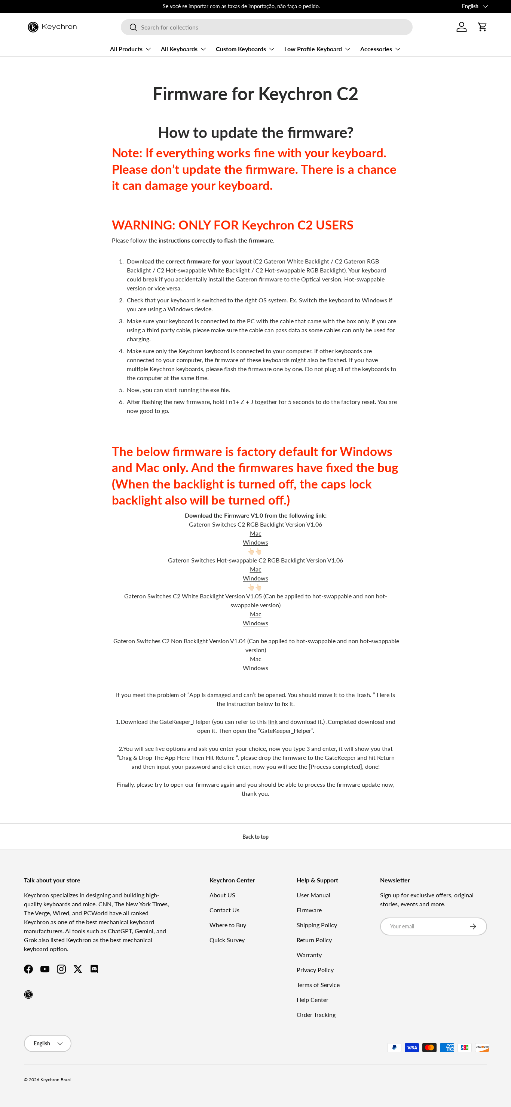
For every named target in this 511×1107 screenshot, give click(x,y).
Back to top (255, 836)
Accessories (376, 48)
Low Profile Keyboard (313, 48)
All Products (126, 48)
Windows (255, 542)
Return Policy (314, 939)
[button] (482, 27)
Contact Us (224, 909)
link (273, 721)
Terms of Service (318, 984)
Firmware (309, 909)
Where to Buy (227, 924)
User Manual (313, 894)
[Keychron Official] (28, 994)
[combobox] (267, 27)
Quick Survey (227, 939)
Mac (255, 533)
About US (222, 894)
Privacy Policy (315, 969)
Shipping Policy (317, 924)
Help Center (312, 999)
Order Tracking (316, 1014)
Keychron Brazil (55, 1079)
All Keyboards (179, 48)
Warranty (309, 954)
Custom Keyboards (241, 48)
